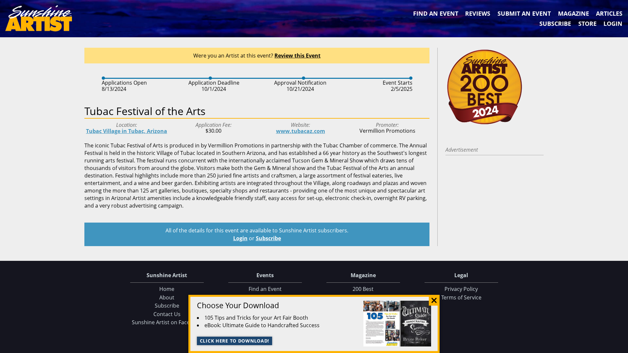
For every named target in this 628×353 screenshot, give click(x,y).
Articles (609, 13)
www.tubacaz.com (300, 131)
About (166, 297)
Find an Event (435, 13)
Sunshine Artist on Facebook (167, 322)
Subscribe (555, 23)
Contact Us (167, 314)
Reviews (477, 13)
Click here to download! (235, 341)
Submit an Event (524, 13)
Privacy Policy (461, 289)
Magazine (573, 13)
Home (166, 289)
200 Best (363, 289)
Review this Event (297, 55)
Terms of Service (461, 297)
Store (587, 23)
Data (620, 347)
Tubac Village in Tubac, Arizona (126, 131)
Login (612, 23)
